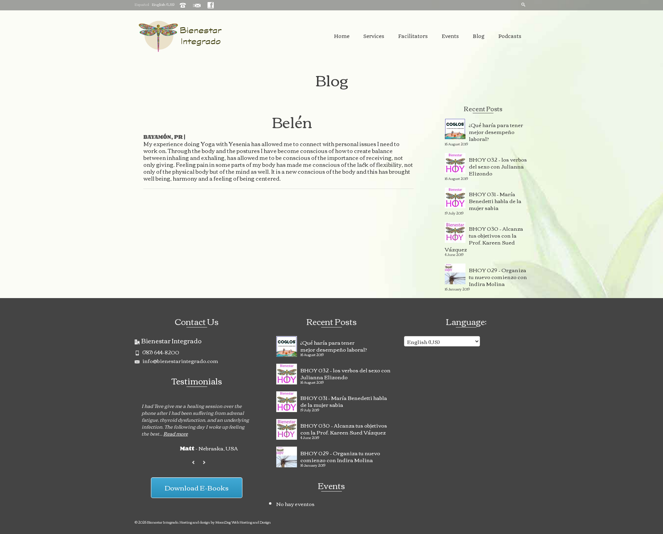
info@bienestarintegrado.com (179, 360)
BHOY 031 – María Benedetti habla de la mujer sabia (495, 200)
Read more (175, 433)
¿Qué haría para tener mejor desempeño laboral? (496, 131)
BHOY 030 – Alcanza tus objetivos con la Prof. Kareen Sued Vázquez (484, 237)
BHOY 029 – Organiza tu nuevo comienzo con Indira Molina (498, 276)
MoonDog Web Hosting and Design (243, 522)
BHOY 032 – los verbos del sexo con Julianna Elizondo (498, 165)
